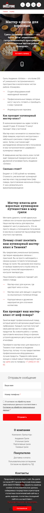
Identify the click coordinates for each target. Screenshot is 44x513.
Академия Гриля (22, 438)
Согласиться (22, 508)
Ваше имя (9, 385)
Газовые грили (22, 447)
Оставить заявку (22, 53)
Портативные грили (22, 444)
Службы (12, 11)
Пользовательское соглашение (22, 461)
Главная (5, 11)
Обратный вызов (22, 4)
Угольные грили (22, 441)
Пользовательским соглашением (22, 502)
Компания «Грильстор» (22, 435)
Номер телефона (12, 394)
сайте (8, 362)
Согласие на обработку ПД (22, 464)
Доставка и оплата (22, 458)
